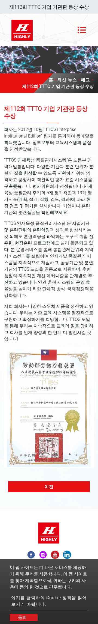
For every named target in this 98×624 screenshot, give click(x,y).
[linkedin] (67, 555)
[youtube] (55, 555)
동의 (22, 617)
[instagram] (43, 555)
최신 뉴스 (67, 79)
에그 (85, 79)
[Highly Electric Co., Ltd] (22, 30)
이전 (49, 486)
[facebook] (31, 555)
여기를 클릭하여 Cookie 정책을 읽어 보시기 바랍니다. (49, 601)
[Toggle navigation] (81, 30)
